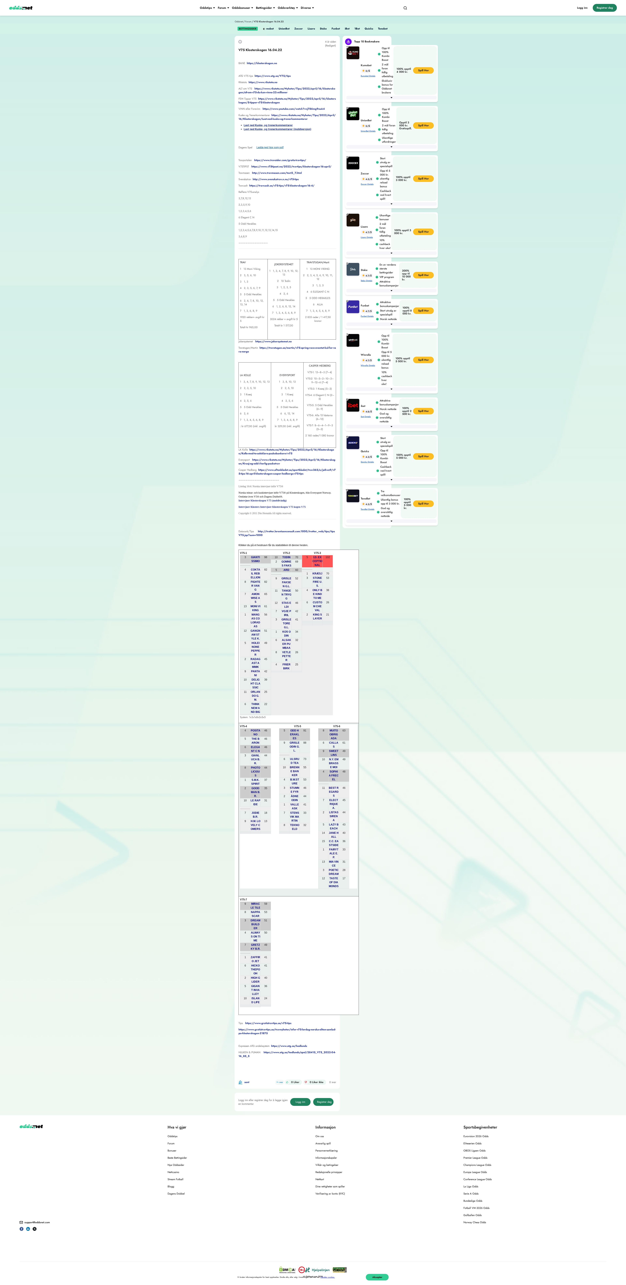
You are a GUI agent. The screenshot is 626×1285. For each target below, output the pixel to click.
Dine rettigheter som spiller (330, 1186)
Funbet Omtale (367, 316)
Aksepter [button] (377, 1277)
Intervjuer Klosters (249, 506)
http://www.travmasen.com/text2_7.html (277, 173)
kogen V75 (299, 506)
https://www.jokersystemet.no (273, 341)
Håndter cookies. (327, 1277)
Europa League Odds (475, 1172)
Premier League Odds (475, 1158)
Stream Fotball (175, 1179)
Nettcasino (173, 1172)
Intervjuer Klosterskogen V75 (276, 506)
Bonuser (172, 1150)
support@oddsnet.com (37, 1222)
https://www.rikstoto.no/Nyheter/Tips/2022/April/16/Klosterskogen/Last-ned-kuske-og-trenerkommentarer (287, 117)
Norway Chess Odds (474, 1222)
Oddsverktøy (286, 8)
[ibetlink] (353, 405)
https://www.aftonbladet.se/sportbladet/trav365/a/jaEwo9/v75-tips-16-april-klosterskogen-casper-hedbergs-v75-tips (287, 471)
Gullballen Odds (472, 1215)
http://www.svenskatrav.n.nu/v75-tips (276, 179)
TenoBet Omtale (367, 509)
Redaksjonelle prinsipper (328, 1172)
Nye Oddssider (176, 1165)
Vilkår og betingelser (326, 1165)
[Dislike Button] (305, 1082)
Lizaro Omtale (367, 237)
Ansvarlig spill (323, 1143)
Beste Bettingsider (177, 1158)
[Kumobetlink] (353, 52)
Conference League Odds (477, 1179)
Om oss (319, 1136)
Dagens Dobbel (176, 1194)
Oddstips (206, 8)
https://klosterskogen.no (262, 63)
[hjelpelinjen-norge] (317, 1270)
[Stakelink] (353, 269)
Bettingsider (264, 8)
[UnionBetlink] (353, 113)
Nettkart (319, 1179)
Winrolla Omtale (368, 365)
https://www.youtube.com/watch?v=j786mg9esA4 (294, 109)
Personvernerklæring (326, 1150)
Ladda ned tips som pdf (270, 147)
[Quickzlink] (353, 442)
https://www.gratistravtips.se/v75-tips (268, 1023)
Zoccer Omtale (367, 184)
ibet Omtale (366, 416)
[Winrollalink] (353, 340)
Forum (222, 8)
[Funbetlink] (353, 306)
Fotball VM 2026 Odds (476, 1208)
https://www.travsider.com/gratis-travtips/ (280, 160)
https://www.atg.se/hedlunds (289, 1046)
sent (246, 1082)
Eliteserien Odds (472, 1143)
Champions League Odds (477, 1165)
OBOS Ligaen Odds (474, 1150)
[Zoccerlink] (353, 163)
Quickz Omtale (367, 462)
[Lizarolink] (353, 220)
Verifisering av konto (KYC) (330, 1194)
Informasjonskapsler (326, 1158)
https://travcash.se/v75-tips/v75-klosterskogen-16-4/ (281, 185)
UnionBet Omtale (368, 131)
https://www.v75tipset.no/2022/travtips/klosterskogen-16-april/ (291, 166)
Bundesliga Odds (472, 1201)
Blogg (171, 1186)
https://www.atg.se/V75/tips (273, 76)
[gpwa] (340, 1269)
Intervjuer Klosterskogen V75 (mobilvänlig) (262, 500)
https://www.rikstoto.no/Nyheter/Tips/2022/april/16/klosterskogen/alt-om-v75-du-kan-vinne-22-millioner (286, 90)
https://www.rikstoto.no (263, 82)
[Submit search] (405, 8)
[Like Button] (287, 1082)
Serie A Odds (470, 1194)
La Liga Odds (470, 1186)
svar (281, 1082)
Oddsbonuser (241, 8)
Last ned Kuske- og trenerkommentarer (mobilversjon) (277, 129)
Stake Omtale (366, 280)
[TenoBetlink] (353, 496)
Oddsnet (239, 21)
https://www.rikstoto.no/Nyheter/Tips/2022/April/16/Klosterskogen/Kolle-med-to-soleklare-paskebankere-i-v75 (286, 451)
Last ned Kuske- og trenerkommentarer (268, 125)
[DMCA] (287, 1270)
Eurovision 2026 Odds (475, 1136)
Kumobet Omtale (368, 75)
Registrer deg (605, 8)
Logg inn (582, 8)
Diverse (306, 8)
